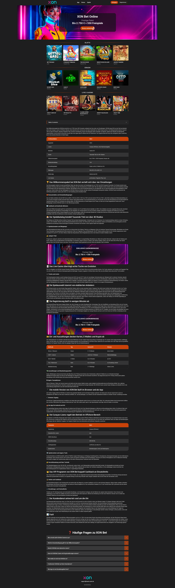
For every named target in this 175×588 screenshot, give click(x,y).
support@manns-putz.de (87, 581)
